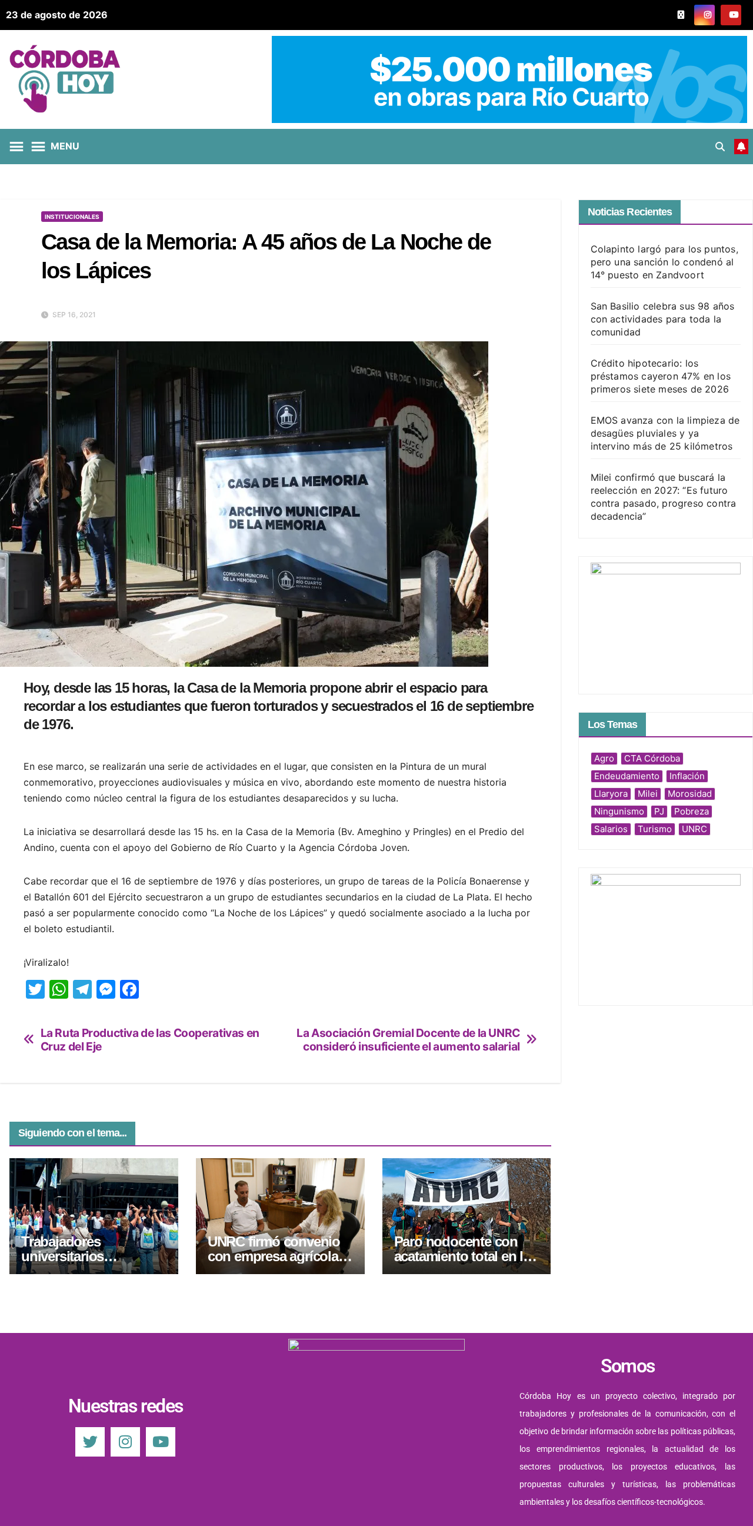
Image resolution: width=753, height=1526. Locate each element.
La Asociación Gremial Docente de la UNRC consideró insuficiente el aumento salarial (408, 1039)
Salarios (611, 829)
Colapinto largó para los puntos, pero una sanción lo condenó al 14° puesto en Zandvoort (664, 262)
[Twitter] (90, 1442)
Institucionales (72, 216)
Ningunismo (619, 811)
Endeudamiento (626, 776)
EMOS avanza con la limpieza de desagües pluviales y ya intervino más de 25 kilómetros (665, 433)
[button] (720, 146)
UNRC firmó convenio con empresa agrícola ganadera (274, 1256)
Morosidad (690, 793)
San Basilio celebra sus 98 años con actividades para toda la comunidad (663, 319)
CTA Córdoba (652, 758)
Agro (604, 758)
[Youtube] (160, 1442)
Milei (648, 793)
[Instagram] (125, 1442)
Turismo (655, 829)
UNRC (694, 829)
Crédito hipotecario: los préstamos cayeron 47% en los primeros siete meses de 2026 (661, 376)
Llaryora (611, 793)
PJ (659, 811)
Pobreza (691, 811)
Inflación (687, 776)
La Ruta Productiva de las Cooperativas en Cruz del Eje (150, 1039)
